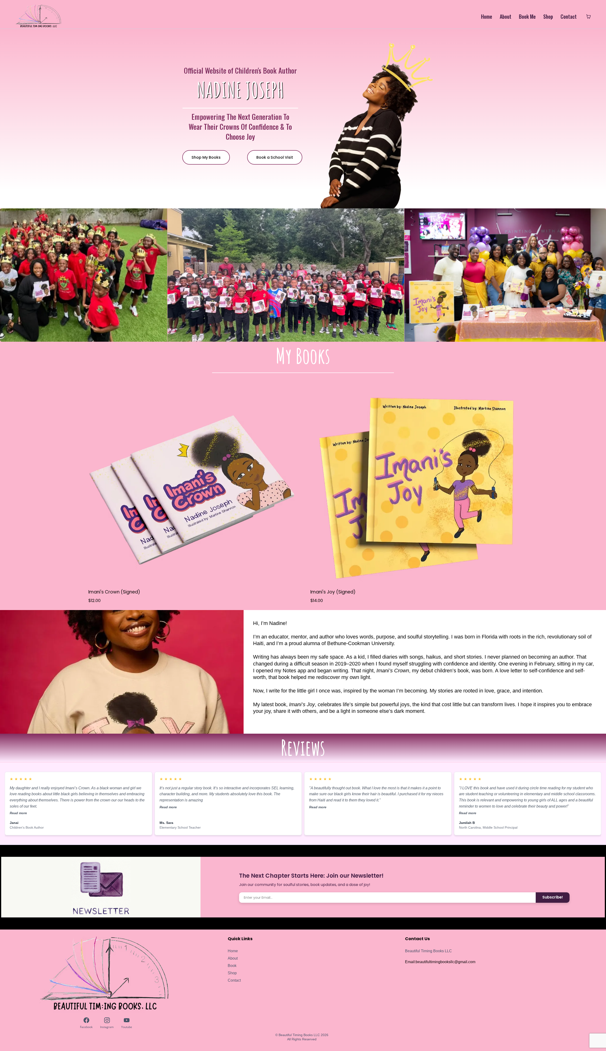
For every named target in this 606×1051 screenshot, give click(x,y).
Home (486, 16)
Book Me (527, 16)
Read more (18, 813)
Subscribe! (552, 897)
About (505, 16)
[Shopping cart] (588, 16)
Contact (569, 16)
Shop (548, 16)
